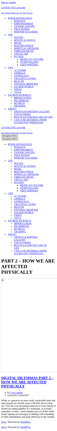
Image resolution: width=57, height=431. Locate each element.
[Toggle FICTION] (54, 182)
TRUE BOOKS (22, 29)
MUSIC (18, 43)
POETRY (19, 37)
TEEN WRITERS (29, 64)
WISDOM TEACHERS (26, 31)
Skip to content (8, 2)
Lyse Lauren (16, 392)
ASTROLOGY (21, 75)
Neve (3, 422)
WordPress (25, 422)
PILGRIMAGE (21, 100)
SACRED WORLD (24, 86)
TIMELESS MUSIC (24, 51)
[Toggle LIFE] (54, 193)
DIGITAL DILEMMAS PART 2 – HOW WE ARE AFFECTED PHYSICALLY (27, 382)
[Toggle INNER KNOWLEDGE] (54, 144)
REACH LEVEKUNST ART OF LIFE (33, 117)
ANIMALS (19, 73)
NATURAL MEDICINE (26, 84)
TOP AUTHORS (22, 114)
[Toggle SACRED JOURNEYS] (54, 221)
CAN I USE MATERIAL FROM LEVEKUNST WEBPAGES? (30, 121)
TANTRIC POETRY (24, 26)
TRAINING (20, 106)
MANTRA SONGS (23, 45)
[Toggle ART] (54, 161)
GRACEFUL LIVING (25, 78)
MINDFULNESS (22, 97)
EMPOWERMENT (23, 23)
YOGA (17, 92)
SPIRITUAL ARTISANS (26, 48)
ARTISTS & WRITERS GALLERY (32, 111)
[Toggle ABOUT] (54, 234)
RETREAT (19, 103)
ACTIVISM (20, 70)
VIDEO (18, 89)
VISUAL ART (21, 53)
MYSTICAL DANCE (25, 40)
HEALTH (19, 81)
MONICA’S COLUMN (31, 59)
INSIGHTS (19, 21)
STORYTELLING (29, 62)
